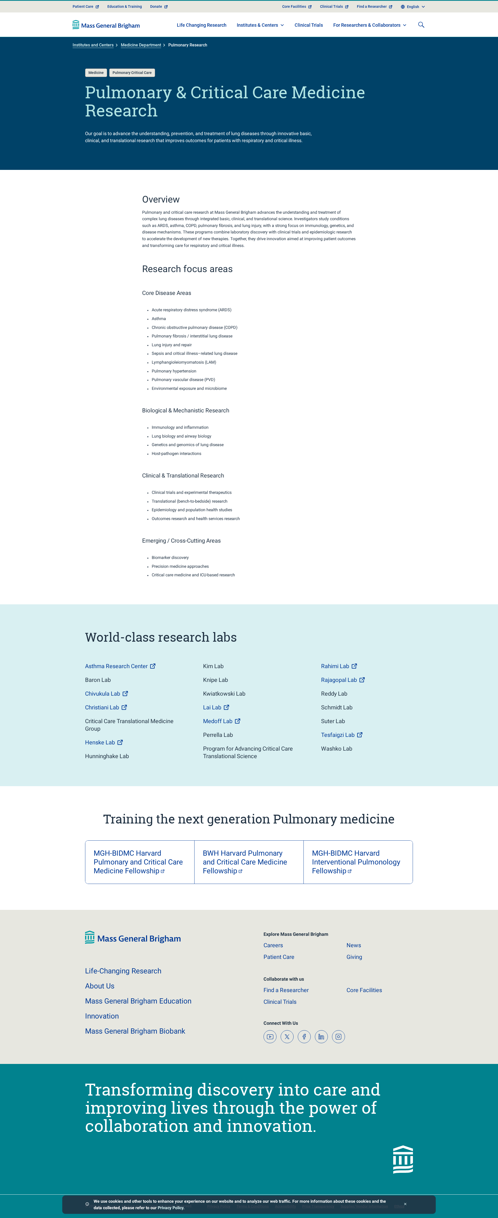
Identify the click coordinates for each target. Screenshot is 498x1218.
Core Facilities (294, 6)
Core (364, 990)
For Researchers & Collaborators (366, 25)
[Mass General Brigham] (106, 24)
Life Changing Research (201, 25)
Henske (100, 742)
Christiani (102, 707)
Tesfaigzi (338, 735)
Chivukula (102, 693)
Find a (286, 990)
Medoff (217, 721)
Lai (212, 707)
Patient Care (83, 6)
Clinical (280, 1002)
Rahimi (335, 666)
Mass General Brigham (138, 1001)
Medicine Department (141, 45)
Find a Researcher (372, 6)
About (99, 986)
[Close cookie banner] (405, 1204)
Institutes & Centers (257, 25)
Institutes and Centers (93, 45)
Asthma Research (116, 666)
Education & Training (124, 6)
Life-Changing (123, 971)
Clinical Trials (331, 6)
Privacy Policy (170, 1207)
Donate (156, 6)
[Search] (421, 24)
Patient (279, 957)
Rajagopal (339, 680)
